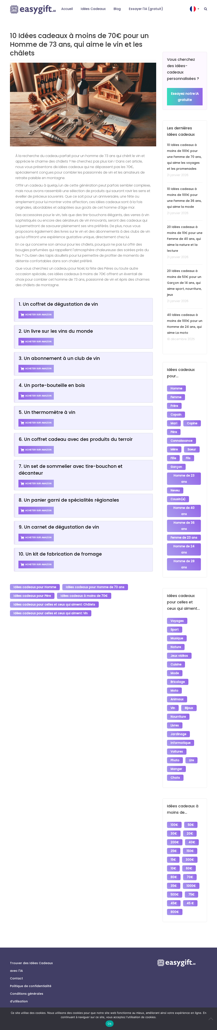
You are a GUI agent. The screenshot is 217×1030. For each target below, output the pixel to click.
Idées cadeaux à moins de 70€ (84, 596)
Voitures (177, 752)
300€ (190, 860)
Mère (174, 449)
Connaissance (181, 441)
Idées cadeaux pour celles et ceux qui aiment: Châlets (54, 605)
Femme (176, 397)
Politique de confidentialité (30, 986)
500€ (175, 895)
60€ (189, 868)
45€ (174, 903)
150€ (190, 851)
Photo (175, 760)
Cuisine (176, 664)
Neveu (175, 490)
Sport (175, 630)
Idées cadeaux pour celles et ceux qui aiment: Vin (51, 613)
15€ (173, 860)
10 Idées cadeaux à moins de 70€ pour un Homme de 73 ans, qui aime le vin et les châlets (79, 44)
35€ (174, 886)
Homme (176, 388)
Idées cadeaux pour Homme (35, 587)
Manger (176, 769)
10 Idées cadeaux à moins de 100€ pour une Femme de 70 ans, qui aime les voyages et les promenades (184, 157)
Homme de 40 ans (184, 511)
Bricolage (178, 682)
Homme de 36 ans (184, 526)
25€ (174, 851)
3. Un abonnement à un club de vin (59, 358)
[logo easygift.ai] (33, 9)
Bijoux (189, 708)
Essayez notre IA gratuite (185, 96)
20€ (190, 834)
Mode (175, 673)
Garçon (176, 467)
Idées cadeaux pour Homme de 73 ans (95, 587)
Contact (16, 978)
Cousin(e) (178, 499)
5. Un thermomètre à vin (47, 412)
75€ (191, 895)
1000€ (191, 886)
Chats (175, 778)
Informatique (181, 743)
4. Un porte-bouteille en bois (52, 385)
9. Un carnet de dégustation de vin (59, 527)
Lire (191, 760)
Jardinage (178, 734)
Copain (176, 415)
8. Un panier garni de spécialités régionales (69, 500)
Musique (177, 638)
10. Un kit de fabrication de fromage (60, 554)
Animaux (177, 699)
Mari (174, 423)
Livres (175, 725)
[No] (212, 1019)
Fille (173, 458)
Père (174, 432)
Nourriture (178, 717)
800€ (175, 912)
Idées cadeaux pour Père (32, 596)
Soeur (192, 449)
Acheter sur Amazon (38, 314)
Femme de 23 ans (184, 538)
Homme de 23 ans (184, 479)
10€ (173, 868)
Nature (176, 647)
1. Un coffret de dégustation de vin (58, 304)
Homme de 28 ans (184, 564)
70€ (190, 877)
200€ (175, 842)
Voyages (177, 621)
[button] (195, 9)
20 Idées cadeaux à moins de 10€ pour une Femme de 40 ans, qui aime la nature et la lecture (184, 239)
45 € (190, 903)
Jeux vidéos (179, 656)
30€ (174, 834)
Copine (192, 423)
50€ (191, 825)
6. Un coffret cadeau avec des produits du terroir (76, 439)
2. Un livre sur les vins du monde (56, 331)
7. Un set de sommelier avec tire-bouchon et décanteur (70, 469)
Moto (174, 691)
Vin (173, 708)
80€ (174, 877)
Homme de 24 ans (184, 549)
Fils (188, 458)
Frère (174, 406)
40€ (192, 842)
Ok (109, 1023)
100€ (174, 825)
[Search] (205, 9)
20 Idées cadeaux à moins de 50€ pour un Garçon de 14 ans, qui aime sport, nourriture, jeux (184, 283)
